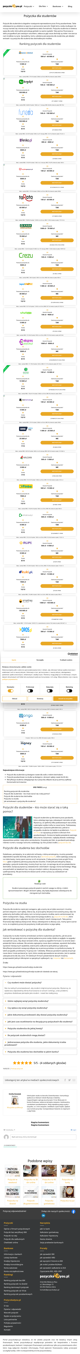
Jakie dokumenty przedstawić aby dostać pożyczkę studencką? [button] (38, 1014)
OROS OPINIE (57, 648)
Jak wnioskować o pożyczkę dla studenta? (20, 801)
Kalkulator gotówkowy (49, 1232)
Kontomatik (68, 958)
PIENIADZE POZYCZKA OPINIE (57, 389)
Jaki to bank (45, 1229)
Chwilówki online (11, 1242)
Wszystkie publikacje (15, 1107)
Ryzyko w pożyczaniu (12, 1316)
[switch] (30, 690)
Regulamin (8, 1326)
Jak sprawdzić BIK (47, 1254)
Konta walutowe (10, 1268)
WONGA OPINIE (58, 734)
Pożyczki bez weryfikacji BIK (15, 1232)
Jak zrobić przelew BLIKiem (51, 1264)
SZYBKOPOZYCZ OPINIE (57, 187)
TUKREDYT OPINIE (57, 101)
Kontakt (7, 1330)
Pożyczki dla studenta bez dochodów (18, 796)
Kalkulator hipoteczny (49, 1235)
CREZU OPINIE (57, 273)
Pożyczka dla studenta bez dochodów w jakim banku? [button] (33, 1051)
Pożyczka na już (67, 1200)
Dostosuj (40, 698)
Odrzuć (14, 698)
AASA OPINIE (57, 447)
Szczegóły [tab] (40, 660)
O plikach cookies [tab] (66, 660)
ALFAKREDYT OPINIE (57, 533)
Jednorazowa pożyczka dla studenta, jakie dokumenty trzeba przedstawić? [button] (35, 1043)
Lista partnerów (10, 1319)
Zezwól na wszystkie (65, 698)
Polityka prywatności (12, 1323)
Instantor (57, 958)
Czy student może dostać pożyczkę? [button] (25, 982)
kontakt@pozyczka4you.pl (49, 1290)
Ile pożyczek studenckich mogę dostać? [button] (26, 1035)
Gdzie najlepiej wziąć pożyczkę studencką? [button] (28, 1001)
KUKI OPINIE (57, 590)
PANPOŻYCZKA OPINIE (58, 418)
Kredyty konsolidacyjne (13, 1264)
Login (74, 1130)
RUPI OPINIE (57, 562)
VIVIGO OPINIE (57, 331)
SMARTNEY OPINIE (58, 619)
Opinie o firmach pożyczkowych (17, 1229)
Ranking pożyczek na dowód (15, 1284)
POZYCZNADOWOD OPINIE (58, 72)
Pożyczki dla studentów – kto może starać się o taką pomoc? (27, 794)
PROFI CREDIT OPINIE (57, 705)
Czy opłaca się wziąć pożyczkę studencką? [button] (28, 1008)
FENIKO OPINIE (57, 158)
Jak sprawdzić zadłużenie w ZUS (53, 1268)
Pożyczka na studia (11, 799)
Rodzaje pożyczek (17, 1069)
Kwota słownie (46, 1239)
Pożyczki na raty (10, 1235)
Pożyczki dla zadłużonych (14, 1239)
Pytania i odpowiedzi (12, 1309)
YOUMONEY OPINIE (58, 762)
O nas (6, 1306)
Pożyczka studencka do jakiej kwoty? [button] (25, 1028)
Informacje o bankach (13, 1254)
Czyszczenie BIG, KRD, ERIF (51, 1271)
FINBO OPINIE (57, 504)
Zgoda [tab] (14, 660)
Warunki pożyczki (11, 1312)
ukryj (44, 787)
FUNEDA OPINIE (57, 130)
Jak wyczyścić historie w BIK (51, 1261)
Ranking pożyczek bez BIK (14, 1280)
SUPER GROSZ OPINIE (57, 302)
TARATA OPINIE (58, 216)
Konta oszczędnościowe (14, 1271)
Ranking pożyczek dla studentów (16, 791)
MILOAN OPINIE (58, 476)
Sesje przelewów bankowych (51, 1242)
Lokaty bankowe (10, 1257)
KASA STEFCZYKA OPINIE (57, 245)
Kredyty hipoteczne (12, 1261)
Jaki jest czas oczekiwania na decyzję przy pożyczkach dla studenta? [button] (40, 1021)
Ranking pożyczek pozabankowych (18, 1294)
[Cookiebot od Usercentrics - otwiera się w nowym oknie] (69, 654)
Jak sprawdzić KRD (47, 1257)
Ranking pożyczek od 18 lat (15, 1290)
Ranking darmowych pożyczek (16, 1287)
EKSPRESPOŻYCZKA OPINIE (58, 360)
